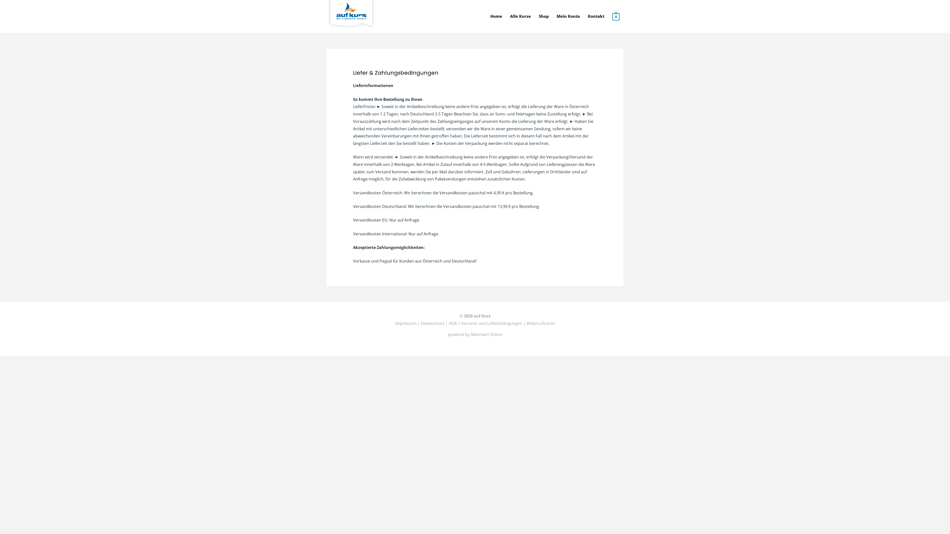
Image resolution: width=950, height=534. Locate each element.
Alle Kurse (520, 16)
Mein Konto (568, 16)
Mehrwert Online (486, 334)
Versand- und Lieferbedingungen (491, 323)
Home (496, 16)
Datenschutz (433, 323)
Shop (544, 16)
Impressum (406, 323)
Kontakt (596, 16)
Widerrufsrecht (540, 323)
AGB (453, 323)
